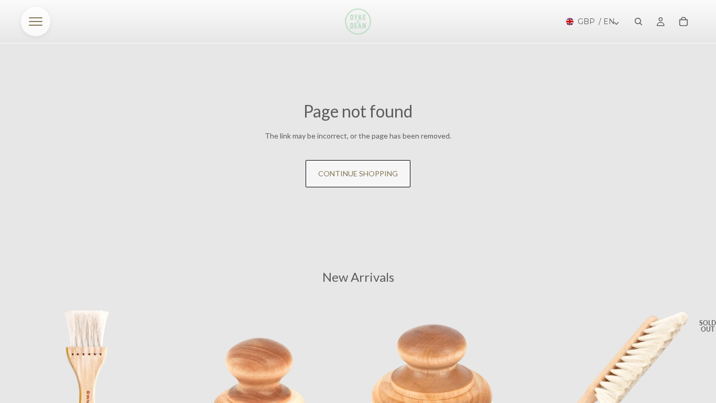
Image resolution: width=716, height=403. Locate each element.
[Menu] (35, 21)
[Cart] (683, 21)
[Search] (638, 21)
